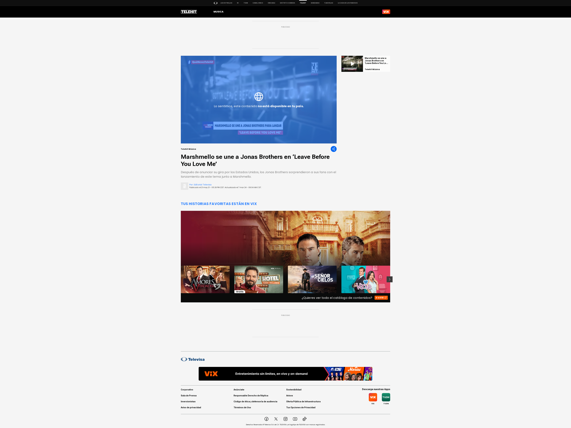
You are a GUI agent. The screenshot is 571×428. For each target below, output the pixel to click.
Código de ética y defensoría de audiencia (255, 401)
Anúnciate (239, 389)
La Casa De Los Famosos (348, 3)
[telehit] (189, 12)
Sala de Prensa (189, 395)
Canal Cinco (258, 3)
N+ (238, 3)
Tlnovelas (328, 3)
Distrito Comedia (287, 3)
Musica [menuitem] (218, 11)
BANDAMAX (315, 3)
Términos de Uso (242, 407)
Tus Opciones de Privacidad (300, 407)
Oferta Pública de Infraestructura (303, 401)
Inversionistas (188, 401)
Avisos (289, 395)
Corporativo (187, 389)
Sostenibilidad (293, 389)
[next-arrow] (390, 279)
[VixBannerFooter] (285, 374)
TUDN (246, 3)
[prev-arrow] (178, 279)
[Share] (334, 149)
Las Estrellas (226, 3)
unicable (271, 3)
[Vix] (386, 12)
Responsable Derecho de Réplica (251, 395)
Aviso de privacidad (191, 407)
